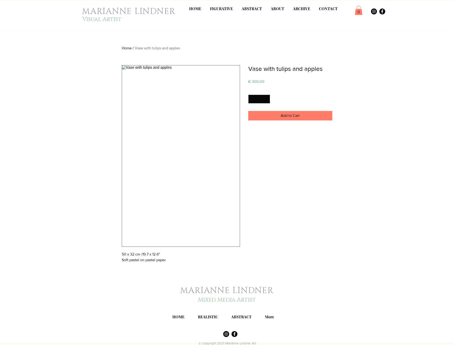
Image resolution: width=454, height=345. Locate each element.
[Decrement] (252, 99)
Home (127, 48)
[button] (358, 10)
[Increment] (266, 99)
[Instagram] (374, 11)
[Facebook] (382, 11)
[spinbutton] (259, 99)
